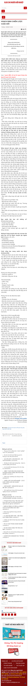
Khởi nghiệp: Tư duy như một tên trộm (16, 553)
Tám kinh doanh (20, 663)
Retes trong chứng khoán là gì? (15, 601)
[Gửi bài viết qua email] (22, 29)
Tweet (3, 443)
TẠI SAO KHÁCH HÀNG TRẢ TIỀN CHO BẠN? (13, 528)
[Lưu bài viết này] (26, 29)
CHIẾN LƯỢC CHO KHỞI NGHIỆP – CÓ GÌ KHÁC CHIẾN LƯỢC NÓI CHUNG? (13, 481)
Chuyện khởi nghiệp (17, 661)
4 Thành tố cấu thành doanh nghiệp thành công (17, 558)
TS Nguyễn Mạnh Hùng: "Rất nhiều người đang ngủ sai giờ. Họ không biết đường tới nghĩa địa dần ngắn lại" (13, 502)
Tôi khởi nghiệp (8, 665)
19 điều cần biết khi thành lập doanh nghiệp (14, 520)
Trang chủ (4, 661)
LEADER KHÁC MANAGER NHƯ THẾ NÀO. (14, 536)
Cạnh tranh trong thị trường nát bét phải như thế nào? (16, 581)
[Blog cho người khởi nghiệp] (14, 2)
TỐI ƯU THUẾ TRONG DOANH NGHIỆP (13, 524)
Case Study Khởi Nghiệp (10, 667)
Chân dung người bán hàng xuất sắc (12, 511)
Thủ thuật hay (20, 665)
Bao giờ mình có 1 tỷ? (12, 585)
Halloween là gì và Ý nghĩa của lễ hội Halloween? (16, 595)
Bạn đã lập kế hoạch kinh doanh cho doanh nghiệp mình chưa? (17, 574)
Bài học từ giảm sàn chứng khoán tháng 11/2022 (16, 546)
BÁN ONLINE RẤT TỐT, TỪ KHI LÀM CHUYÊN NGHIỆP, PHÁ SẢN (12, 497)
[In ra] (24, 29)
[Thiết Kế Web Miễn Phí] (14, 638)
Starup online (8, 663)
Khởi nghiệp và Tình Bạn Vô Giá (15, 566)
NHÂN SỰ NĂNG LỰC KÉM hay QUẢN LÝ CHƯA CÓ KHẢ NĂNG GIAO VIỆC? (13, 506)
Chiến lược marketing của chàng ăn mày (13, 476)
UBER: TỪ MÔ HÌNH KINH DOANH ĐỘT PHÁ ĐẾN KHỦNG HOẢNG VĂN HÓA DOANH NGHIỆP (13, 472)
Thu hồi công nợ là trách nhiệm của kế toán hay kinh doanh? (17, 578)
